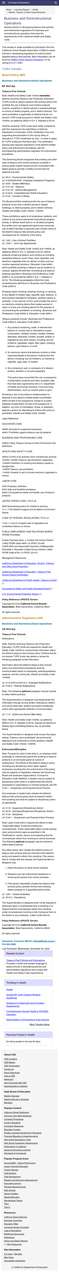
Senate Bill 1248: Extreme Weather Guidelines (23, 996)
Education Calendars (13, 1220)
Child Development (12, 1176)
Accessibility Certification (14, 1260)
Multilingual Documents (14, 1234)
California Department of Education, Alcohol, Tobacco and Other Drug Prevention (28, 565)
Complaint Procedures (13, 1119)
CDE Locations (10, 1058)
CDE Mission (9, 1062)
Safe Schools (10, 1190)
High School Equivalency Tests (17, 1139)
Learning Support (22, 9)
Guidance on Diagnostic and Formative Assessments (25, 1004)
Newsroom (8, 1079)
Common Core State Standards (17, 1115)
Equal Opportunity (12, 1072)
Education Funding (12, 1129)
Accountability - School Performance (20, 1163)
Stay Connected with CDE (15, 1082)
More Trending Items (40, 1024)
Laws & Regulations (12, 1230)
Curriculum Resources (13, 1126)
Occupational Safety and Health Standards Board (26, 588)
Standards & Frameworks (15, 1153)
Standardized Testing (13, 1200)
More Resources (14, 1244)
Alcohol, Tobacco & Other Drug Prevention (27, 12)
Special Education (12, 1197)
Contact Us (9, 1069)
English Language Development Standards (22, 1132)
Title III (7, 1207)
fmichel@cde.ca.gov (43, 941)
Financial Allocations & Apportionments (21, 1136)
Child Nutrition (10, 1173)
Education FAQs (11, 1223)
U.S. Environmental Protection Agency (20, 594)
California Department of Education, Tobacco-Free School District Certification (26, 573)
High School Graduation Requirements (21, 1143)
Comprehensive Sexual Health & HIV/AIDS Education (27, 1013)
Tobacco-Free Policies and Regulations (25, 960)
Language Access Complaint (16, 1227)
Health (35, 9)
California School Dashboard (16, 1112)
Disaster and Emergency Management (21, 1180)
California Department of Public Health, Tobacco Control (29, 580)
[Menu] (4, 2)
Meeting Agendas (11, 1095)
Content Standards (12, 1122)
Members (8, 1102)
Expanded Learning (12, 1183)
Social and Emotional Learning (17, 1150)
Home (8, 9)
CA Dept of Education (19, 2)
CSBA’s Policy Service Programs (26, 59)
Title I (6, 1203)
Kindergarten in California (15, 1146)
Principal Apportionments (15, 1186)
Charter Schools (11, 1169)
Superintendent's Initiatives (15, 1086)
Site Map (18, 1254)
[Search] (55, 3)
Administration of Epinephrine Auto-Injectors (27, 1019)
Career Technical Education (16, 1166)
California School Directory (15, 1217)
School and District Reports (16, 1240)
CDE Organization (12, 1065)
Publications (9, 1237)
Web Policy (9, 1257)
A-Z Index (8, 1254)
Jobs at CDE (9, 1075)
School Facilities (11, 1193)
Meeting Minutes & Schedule (16, 1099)
